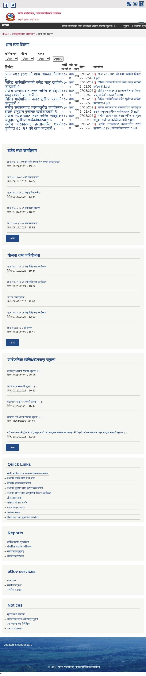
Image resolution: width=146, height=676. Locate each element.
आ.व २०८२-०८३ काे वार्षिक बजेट (23, 177)
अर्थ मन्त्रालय (13, 512)
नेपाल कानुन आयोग (16, 507)
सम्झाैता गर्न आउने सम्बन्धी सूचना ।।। (25, 417)
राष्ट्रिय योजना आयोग (17, 502)
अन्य (12, 238)
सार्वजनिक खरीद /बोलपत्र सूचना (22, 618)
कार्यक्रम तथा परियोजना (23, 33)
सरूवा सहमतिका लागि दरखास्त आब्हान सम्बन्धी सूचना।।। (85, 25)
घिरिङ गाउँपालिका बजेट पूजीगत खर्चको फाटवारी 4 (33, 101)
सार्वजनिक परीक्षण (15, 556)
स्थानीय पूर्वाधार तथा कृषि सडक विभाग (25, 487)
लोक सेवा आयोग (14, 497)
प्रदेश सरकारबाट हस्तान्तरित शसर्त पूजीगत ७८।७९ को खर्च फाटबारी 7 (33, 126)
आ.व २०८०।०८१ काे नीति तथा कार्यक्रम (26, 312)
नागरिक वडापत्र (14, 589)
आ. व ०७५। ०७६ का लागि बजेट (22, 223)
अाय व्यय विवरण (16, 297)
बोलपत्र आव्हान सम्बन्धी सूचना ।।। (24, 371)
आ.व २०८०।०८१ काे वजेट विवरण (23, 207)
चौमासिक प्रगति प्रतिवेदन (19, 546)
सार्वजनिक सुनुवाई (15, 551)
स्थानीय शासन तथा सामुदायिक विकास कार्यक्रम (29, 492)
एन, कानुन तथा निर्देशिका (18, 623)
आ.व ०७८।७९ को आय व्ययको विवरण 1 (33, 76)
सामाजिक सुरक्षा (14, 585)
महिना (24, 53)
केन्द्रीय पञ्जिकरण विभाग (19, 483)
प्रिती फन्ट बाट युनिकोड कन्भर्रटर (23, 517)
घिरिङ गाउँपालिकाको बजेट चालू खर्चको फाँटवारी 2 (33, 84)
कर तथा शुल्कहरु (15, 628)
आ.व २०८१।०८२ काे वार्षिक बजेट (23, 192)
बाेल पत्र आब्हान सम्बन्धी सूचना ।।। (24, 401)
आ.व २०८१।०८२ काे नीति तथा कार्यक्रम (26, 281)
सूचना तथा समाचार (16, 614)
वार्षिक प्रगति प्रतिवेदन (18, 541)
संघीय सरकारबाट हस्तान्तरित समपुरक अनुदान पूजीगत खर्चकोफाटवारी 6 (33, 118)
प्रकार (40, 53)
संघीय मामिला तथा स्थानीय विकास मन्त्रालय (27, 473)
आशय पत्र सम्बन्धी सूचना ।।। (22, 386)
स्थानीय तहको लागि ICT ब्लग (21, 478)
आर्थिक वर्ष (10, 53)
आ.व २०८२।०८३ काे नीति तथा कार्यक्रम (26, 266)
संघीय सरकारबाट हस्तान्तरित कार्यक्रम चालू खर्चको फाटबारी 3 (33, 93)
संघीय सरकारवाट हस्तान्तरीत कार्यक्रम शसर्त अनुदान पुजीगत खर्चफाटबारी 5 (33, 109)
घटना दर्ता (11, 580)
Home (5, 33)
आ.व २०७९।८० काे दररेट (19, 327)
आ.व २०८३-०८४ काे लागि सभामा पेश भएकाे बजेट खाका (33, 161)
